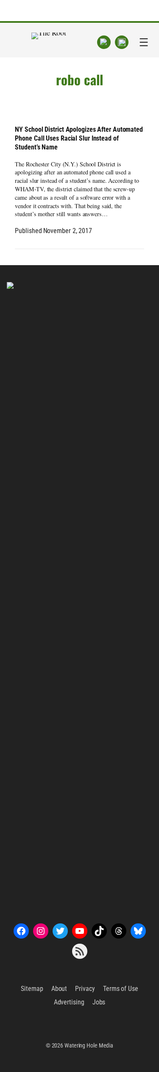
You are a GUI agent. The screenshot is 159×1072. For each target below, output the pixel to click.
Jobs (99, 1002)
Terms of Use (120, 989)
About (59, 989)
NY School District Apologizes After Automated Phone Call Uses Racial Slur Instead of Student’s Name (79, 138)
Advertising (69, 1002)
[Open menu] (144, 42)
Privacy (85, 989)
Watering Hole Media (88, 1045)
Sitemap (32, 989)
